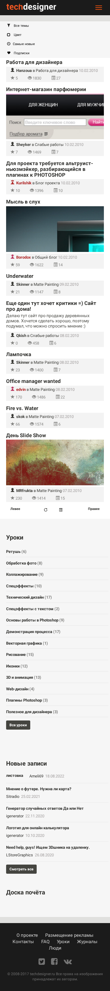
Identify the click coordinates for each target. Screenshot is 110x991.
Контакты (23, 941)
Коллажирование (25, 574)
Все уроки (18, 725)
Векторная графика (27, 643)
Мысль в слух (23, 202)
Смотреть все (21, 869)
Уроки (63, 941)
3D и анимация (23, 677)
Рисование (20, 654)
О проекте (27, 935)
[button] (58, 25)
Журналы (87, 941)
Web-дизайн (20, 689)
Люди (55, 948)
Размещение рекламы (69, 935)
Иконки (17, 666)
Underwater (19, 276)
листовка (14, 775)
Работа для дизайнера (34, 62)
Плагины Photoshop (27, 700)
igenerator (15, 816)
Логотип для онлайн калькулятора (37, 828)
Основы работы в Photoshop (35, 620)
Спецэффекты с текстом (33, 609)
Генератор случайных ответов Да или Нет (45, 808)
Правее (94, 509)
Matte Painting (46, 284)
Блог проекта (47, 183)
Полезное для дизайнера (32, 712)
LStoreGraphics (20, 855)
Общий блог (46, 257)
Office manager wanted (33, 381)
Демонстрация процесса (33, 631)
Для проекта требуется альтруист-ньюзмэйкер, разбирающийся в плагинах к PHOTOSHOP (49, 169)
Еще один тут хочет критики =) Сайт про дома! (51, 306)
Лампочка (18, 354)
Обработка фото (24, 563)
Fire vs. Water (22, 408)
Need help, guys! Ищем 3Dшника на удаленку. (48, 847)
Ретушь (16, 551)
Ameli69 (36, 776)
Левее (15, 509)
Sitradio (13, 796)
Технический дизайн (29, 597)
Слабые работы (49, 144)
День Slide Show (26, 435)
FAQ (45, 941)
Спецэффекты (24, 586)
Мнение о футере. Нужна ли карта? (38, 789)
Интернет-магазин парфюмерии (46, 89)
